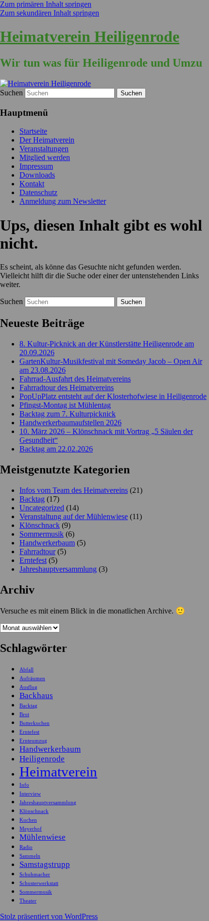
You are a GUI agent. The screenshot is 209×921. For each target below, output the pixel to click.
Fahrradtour (37, 551)
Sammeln (29, 856)
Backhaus (36, 695)
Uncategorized (41, 508)
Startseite (33, 131)
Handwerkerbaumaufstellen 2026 (70, 422)
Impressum (36, 166)
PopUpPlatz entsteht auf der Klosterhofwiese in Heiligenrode (113, 396)
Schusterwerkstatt (38, 883)
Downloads (37, 175)
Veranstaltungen (44, 148)
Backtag (32, 499)
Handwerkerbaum (47, 543)
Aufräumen (32, 678)
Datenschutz (38, 192)
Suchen (11, 93)
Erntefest (33, 560)
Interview (30, 793)
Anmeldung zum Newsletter (62, 201)
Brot (24, 714)
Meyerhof (30, 828)
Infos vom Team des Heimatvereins (73, 490)
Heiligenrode (42, 758)
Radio (26, 847)
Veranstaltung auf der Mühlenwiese (73, 516)
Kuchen (28, 820)
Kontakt (31, 184)
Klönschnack (39, 525)
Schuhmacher (34, 874)
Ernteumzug (33, 740)
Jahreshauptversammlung (58, 569)
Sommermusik (41, 534)
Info (24, 785)
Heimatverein (58, 771)
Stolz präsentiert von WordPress (49, 916)
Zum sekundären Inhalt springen (49, 13)
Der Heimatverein (46, 140)
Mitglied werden (44, 157)
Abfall (26, 669)
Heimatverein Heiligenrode (89, 36)
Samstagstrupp (44, 864)
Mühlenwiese (42, 837)
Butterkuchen (34, 723)
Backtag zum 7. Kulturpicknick (67, 414)
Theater (27, 900)
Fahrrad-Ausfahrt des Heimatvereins (75, 379)
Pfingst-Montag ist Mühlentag (65, 405)
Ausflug (28, 687)
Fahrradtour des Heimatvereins (66, 387)
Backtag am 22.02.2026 (56, 449)
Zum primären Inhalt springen (45, 4)
